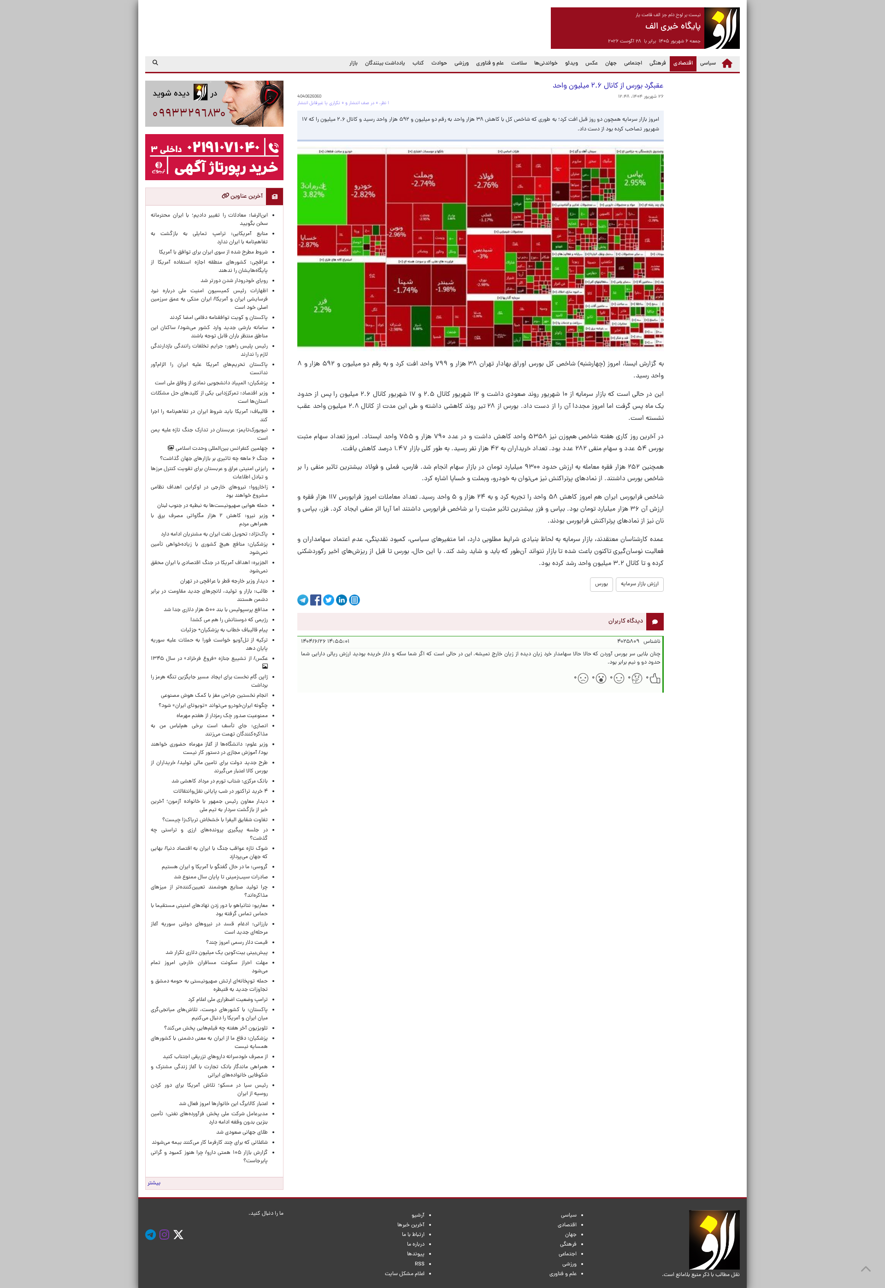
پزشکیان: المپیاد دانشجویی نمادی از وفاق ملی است (210, 383)
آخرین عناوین (246, 196)
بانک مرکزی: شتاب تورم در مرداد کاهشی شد (218, 781)
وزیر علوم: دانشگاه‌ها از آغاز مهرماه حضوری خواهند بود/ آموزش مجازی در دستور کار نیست (209, 749)
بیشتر (154, 1183)
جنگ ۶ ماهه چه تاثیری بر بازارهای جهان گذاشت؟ (214, 459)
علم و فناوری (490, 63)
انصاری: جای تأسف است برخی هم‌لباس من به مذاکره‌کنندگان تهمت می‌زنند (209, 730)
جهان (611, 63)
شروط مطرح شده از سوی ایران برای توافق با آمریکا (213, 252)
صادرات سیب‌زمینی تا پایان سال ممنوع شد (221, 877)
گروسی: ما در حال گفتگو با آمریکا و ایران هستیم (215, 867)
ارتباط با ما (413, 1235)
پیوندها (416, 1254)
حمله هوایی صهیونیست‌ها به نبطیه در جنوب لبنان (212, 506)
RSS (420, 1264)
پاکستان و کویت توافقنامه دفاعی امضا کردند (217, 318)
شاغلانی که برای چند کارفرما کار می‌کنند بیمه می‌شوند (210, 1143)
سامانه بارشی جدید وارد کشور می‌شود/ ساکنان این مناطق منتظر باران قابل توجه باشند (209, 332)
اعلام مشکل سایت (405, 1274)
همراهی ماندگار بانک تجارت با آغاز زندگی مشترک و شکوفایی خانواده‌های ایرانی (209, 1071)
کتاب (418, 63)
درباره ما (416, 1245)
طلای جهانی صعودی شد (242, 1133)
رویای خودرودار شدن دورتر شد (233, 281)
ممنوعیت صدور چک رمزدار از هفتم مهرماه (221, 716)
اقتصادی (681, 63)
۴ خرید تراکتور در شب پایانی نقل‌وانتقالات (220, 792)
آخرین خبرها (411, 1225)
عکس (591, 63)
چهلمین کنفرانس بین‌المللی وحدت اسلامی (221, 449)
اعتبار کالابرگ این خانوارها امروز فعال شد (223, 1104)
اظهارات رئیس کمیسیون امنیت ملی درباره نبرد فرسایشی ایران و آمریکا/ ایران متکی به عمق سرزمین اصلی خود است (209, 299)
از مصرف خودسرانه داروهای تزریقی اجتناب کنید (215, 1057)
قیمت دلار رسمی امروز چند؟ (235, 943)
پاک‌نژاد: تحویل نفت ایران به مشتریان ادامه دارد (214, 534)
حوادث (439, 63)
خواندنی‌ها (546, 63)
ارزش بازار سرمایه (640, 584)
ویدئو (571, 63)
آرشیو (418, 1216)
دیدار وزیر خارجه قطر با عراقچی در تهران (224, 581)
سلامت (519, 63)
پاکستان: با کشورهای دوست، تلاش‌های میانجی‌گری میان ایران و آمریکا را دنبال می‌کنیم (209, 1014)
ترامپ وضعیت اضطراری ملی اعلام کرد (228, 1000)
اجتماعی (633, 63)
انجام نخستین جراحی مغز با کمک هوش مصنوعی (214, 696)
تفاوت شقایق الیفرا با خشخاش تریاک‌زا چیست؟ (215, 820)
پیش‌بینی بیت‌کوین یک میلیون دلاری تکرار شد (216, 953)
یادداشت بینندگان (385, 63)
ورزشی (461, 63)
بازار (353, 63)
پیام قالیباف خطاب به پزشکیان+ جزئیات (223, 630)
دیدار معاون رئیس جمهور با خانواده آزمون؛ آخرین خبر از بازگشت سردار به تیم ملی (209, 806)
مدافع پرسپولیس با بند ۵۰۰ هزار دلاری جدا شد (216, 610)
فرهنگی (657, 63)
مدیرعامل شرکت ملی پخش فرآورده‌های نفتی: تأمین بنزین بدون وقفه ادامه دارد (209, 1118)
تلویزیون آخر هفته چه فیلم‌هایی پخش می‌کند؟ (216, 1028)
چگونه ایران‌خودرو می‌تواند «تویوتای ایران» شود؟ (213, 706)
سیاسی (708, 63)
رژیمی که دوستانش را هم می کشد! (229, 620)
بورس (601, 584)
